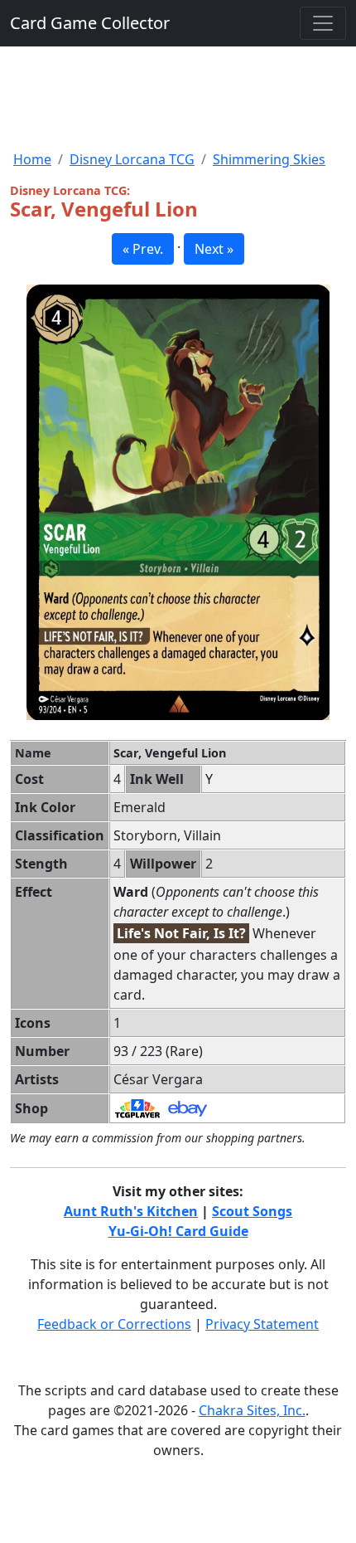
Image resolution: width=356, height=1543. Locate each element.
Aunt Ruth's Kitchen (131, 1211)
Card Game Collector (90, 23)
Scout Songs (252, 1211)
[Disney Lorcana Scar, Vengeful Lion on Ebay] (187, 1107)
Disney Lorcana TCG (132, 159)
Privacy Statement (262, 1324)
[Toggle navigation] (323, 23)
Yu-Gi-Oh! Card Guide (178, 1231)
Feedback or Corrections (114, 1324)
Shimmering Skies (269, 159)
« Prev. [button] (143, 249)
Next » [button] (214, 249)
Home (32, 159)
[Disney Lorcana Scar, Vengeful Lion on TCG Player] (137, 1107)
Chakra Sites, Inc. (252, 1410)
